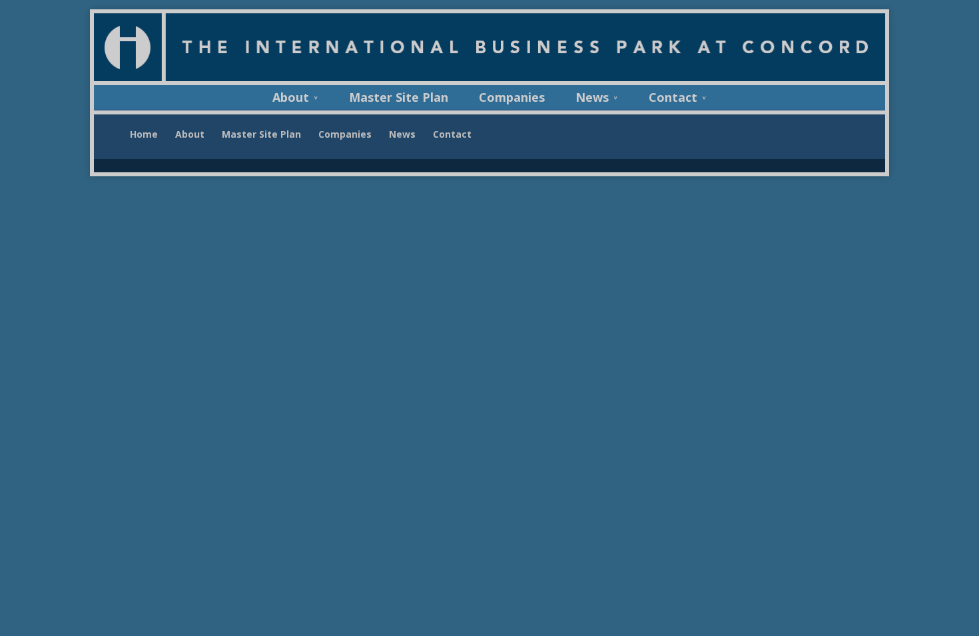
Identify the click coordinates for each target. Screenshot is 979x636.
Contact (673, 99)
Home (144, 134)
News (592, 99)
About (290, 99)
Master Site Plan (398, 99)
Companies (512, 99)
